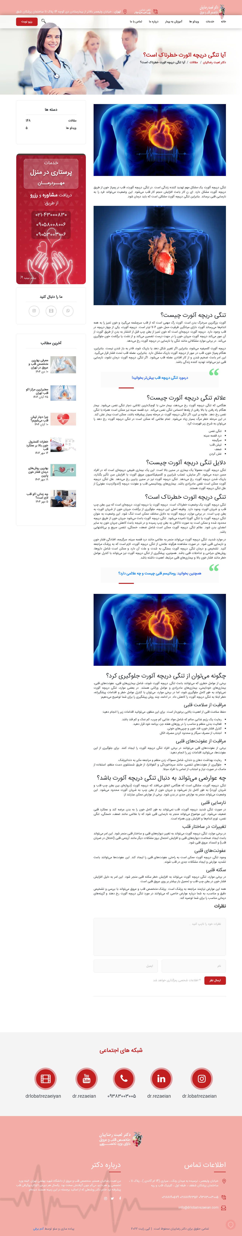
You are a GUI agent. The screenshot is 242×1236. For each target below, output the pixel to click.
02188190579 (170, 1197)
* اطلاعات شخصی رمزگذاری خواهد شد (177, 980)
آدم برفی (38, 1228)
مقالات (194, 62)
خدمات (210, 21)
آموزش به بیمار (173, 21)
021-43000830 (51, 215)
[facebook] (119, 1198)
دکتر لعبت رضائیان (214, 62)
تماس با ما (136, 21)
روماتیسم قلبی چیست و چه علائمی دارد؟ (147, 574)
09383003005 (142, 13)
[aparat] (51, 311)
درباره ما (153, 21)
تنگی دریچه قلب (166, 378)
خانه (223, 21)
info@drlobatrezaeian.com (198, 1207)
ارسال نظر (215, 980)
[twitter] (112, 1198)
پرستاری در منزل (51, 172)
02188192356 (189, 1197)
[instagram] (34, 311)
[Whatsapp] (68, 311)
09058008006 (51, 225)
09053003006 (51, 235)
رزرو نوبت (26, 21)
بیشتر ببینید (30, 278)
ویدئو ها (194, 21)
